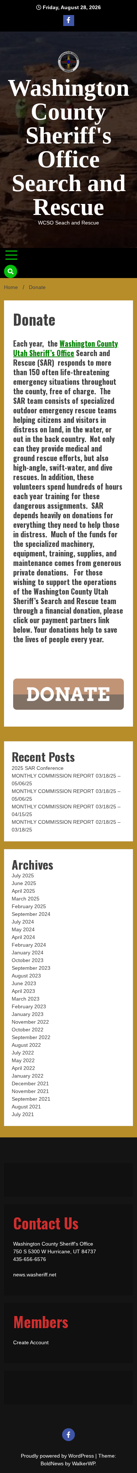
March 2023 (25, 999)
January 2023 (27, 1014)
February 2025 (29, 906)
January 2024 (27, 952)
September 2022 (31, 1037)
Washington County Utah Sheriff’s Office (65, 348)
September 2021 (31, 1099)
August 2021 (26, 1107)
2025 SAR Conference (38, 768)
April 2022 (23, 1068)
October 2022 (27, 1029)
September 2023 (31, 968)
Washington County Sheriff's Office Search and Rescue (68, 147)
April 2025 (23, 891)
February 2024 (29, 945)
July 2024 (23, 922)
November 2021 (30, 1091)
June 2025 (24, 883)
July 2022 (23, 1053)
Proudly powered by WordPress (58, 1456)
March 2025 (25, 899)
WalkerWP (83, 1463)
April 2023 (23, 991)
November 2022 (30, 1022)
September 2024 (31, 914)
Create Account (31, 1342)
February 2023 (29, 1006)
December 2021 (30, 1083)
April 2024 (23, 937)
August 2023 (26, 976)
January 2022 (27, 1076)
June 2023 (24, 983)
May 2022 (23, 1060)
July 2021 (23, 1114)
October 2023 (27, 960)
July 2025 (23, 875)
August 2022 (26, 1045)
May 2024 (23, 929)
